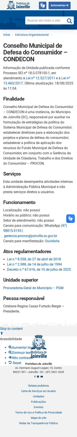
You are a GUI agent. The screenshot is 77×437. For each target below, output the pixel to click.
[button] (1, 334)
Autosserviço (58, 5)
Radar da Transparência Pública (38, 423)
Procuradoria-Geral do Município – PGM (33, 288)
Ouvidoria (52, 241)
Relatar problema (38, 385)
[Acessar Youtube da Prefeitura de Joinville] (41, 377)
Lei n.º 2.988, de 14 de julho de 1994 (34, 264)
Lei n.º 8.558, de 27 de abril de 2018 (34, 259)
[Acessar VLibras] (42, 5)
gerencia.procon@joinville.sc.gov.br (30, 236)
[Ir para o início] (18, 5)
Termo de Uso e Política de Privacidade (38, 412)
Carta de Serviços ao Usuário (38, 391)
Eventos (38, 407)
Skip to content (11, 329)
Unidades (38, 396)
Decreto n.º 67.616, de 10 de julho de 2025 (39, 269)
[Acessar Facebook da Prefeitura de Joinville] (35, 377)
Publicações (38, 401)
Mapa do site (38, 417)
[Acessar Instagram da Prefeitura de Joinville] (38, 377)
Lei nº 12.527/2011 (40, 78)
